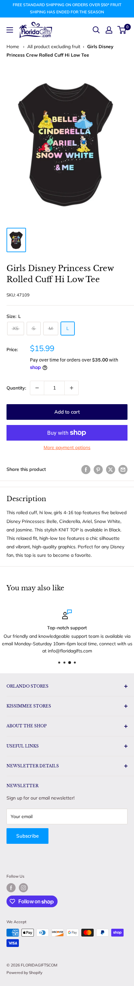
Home (13, 46)
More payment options (67, 447)
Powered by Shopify (24, 972)
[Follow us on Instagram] (23, 887)
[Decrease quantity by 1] (37, 388)
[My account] (109, 30)
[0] (122, 30)
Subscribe (27, 836)
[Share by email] (122, 469)
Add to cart (67, 412)
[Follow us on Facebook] (11, 887)
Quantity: (16, 388)
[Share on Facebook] (85, 469)
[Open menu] (10, 30)
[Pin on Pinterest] (98, 469)
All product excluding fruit (53, 46)
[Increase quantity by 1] (71, 388)
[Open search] (96, 30)
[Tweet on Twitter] (110, 469)
